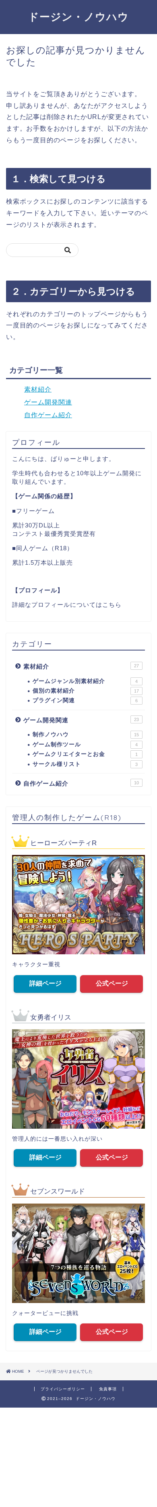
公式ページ (112, 983)
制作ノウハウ (86, 734)
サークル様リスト (85, 764)
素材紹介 (38, 389)
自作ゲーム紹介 (48, 415)
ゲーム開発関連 (48, 402)
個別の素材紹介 (86, 691)
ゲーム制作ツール (85, 744)
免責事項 (108, 1389)
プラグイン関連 (85, 700)
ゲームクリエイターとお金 (85, 754)
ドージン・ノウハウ (78, 16)
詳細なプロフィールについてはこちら (67, 604)
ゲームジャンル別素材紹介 (85, 681)
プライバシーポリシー (63, 1389)
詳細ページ (45, 983)
